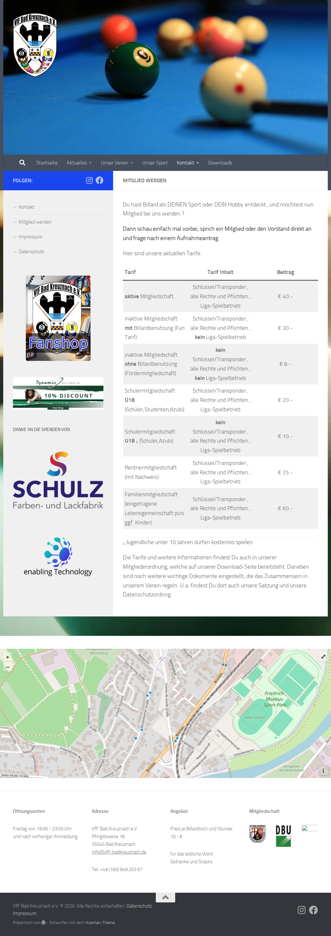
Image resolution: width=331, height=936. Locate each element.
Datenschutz (31, 252)
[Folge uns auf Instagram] (89, 180)
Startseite (47, 163)
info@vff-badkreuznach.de (119, 852)
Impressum (30, 237)
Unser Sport (155, 163)
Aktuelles (77, 163)
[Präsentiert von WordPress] (43, 922)
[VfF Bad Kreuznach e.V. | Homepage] (35, 45)
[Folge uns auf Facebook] (99, 180)
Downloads (220, 163)
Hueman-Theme (100, 922)
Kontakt (185, 163)
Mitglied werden (35, 222)
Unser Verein (114, 163)
